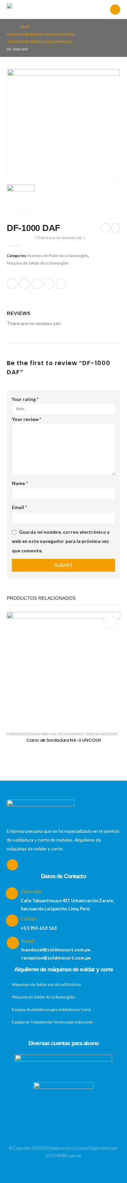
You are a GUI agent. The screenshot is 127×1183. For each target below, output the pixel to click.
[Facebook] (115, 9)
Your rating (25, 399)
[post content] (63, 668)
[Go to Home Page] (9, 26)
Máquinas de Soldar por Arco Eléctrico (46, 984)
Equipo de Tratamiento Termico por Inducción (52, 1021)
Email (61, 283)
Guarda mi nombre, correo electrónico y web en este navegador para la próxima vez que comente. (60, 541)
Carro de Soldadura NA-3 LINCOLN (63, 740)
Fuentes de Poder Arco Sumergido (58, 255)
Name (20, 483)
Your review (26, 419)
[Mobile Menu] (51, 9)
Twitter (24, 283)
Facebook (12, 283)
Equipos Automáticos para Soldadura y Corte (51, 1009)
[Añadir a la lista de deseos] (110, 622)
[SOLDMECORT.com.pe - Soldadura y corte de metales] (24, 9)
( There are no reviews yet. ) (60, 237)
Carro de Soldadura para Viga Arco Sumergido (45, 734)
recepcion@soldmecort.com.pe (56, 957)
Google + (49, 283)
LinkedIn (36, 283)
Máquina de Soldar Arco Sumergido (37, 263)
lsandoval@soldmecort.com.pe (55, 949)
